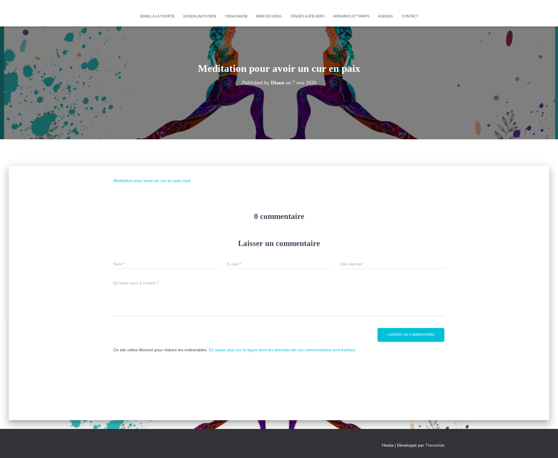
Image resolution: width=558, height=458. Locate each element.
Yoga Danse (236, 16)
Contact (410, 16)
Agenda (385, 16)
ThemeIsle (435, 445)
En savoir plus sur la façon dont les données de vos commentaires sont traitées (282, 349)
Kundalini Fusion (199, 16)
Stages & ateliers (307, 16)
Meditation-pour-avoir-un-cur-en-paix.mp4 (152, 180)
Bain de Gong (269, 16)
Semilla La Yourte (157, 16)
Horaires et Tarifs (351, 16)
